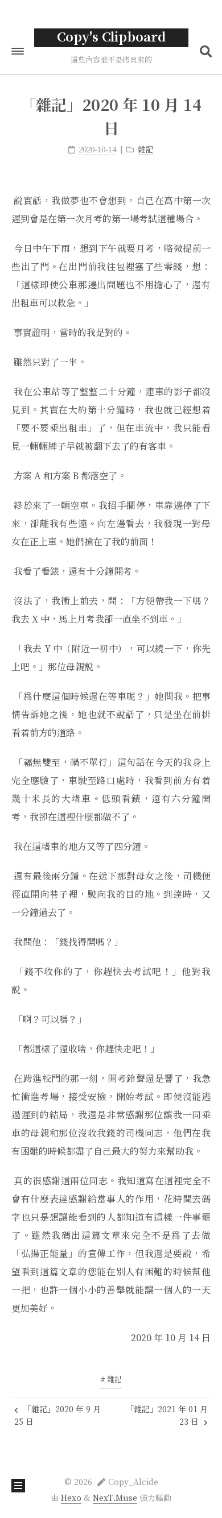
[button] (18, 51)
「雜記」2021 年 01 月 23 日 (167, 1416)
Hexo (71, 1498)
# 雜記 (111, 1380)
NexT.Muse (115, 1498)
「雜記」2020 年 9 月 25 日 (57, 1416)
